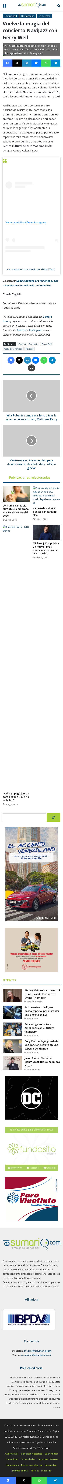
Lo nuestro (44, 15)
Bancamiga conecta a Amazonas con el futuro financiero (39, 1028)
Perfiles (35, 1470)
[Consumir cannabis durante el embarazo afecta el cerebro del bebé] (16, 494)
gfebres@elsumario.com (37, 1350)
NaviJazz (29, 348)
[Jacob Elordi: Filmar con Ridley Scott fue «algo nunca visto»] (12, 1063)
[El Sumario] (32, 5)
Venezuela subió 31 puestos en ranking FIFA (45, 512)
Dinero (54, 1459)
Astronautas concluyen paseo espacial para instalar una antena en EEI (41, 1011)
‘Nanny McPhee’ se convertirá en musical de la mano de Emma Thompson (42, 994)
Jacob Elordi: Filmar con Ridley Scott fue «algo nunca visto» (42, 1061)
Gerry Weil (46, 344)
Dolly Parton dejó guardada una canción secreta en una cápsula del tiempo (41, 1044)
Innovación (13, 1465)
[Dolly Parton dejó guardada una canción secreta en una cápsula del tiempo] (12, 1046)
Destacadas (27, 15)
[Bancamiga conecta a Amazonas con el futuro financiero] (12, 1029)
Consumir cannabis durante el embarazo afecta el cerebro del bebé (16, 510)
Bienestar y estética (31, 1453)
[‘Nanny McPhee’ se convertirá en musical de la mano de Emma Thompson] (12, 995)
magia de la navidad (13, 348)
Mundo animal (20, 1470)
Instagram (35, 330)
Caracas (22, 344)
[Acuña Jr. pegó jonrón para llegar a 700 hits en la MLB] (16, 657)
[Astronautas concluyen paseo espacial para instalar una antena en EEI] (12, 1012)
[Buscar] (53, 817)
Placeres (46, 1470)
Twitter (21, 330)
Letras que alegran (32, 1465)
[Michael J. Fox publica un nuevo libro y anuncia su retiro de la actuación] (46, 532)
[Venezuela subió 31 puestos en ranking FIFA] (46, 495)
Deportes (43, 1459)
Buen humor (51, 1453)
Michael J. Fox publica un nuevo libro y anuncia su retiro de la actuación (46, 548)
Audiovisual (11, 1453)
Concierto (33, 344)
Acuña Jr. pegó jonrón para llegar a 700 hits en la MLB (16, 797)
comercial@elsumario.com (36, 1355)
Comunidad (11, 15)
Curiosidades (28, 1459)
